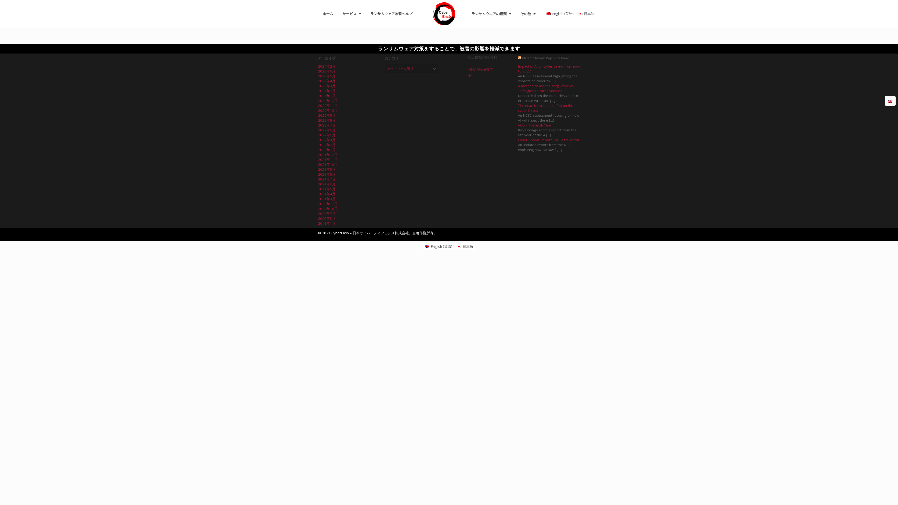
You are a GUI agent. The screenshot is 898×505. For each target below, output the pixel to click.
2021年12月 (328, 154)
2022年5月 (327, 135)
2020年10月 (328, 208)
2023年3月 (327, 85)
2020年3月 (327, 218)
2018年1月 (327, 223)
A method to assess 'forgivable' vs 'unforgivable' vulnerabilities (546, 88)
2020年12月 (328, 203)
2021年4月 (327, 193)
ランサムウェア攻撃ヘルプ (391, 14)
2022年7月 (327, 125)
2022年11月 (328, 105)
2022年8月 (327, 120)
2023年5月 (327, 76)
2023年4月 (327, 81)
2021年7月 (327, 179)
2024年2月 (327, 66)
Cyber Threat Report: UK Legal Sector (548, 139)
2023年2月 (327, 90)
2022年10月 (328, 110)
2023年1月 (327, 95)
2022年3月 (327, 139)
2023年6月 (327, 71)
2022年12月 (328, 100)
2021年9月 (327, 169)
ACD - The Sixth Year (534, 125)
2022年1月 (327, 149)
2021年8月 (327, 174)
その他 (526, 14)
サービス (350, 14)
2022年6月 (327, 130)
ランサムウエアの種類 (489, 14)
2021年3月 (327, 198)
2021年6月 (327, 184)
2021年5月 (327, 189)
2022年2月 (327, 144)
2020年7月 (327, 213)
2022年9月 (327, 115)
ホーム (328, 14)
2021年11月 (328, 159)
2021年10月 (328, 164)
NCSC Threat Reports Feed (545, 58)
